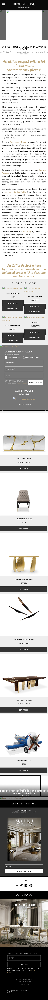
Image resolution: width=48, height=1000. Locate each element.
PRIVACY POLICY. (22, 383)
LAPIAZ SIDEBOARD (24, 458)
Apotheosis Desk (13, 293)
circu (24, 764)
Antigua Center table (13, 325)
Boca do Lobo (24, 462)
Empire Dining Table (24, 700)
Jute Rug (35, 322)
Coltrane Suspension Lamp (24, 639)
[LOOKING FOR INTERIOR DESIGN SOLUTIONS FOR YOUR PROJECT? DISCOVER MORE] (24, 798)
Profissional (14, 357)
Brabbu (24, 583)
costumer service (24, 982)
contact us (24, 984)
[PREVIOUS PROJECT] (3, 25)
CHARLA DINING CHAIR (24, 519)
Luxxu (24, 522)
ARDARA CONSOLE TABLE (24, 579)
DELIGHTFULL (24, 643)
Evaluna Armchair (35, 296)
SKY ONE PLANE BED (24, 760)
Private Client (32, 357)
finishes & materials (24, 979)
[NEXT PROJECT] (45, 25)
